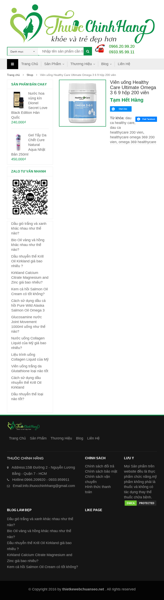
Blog (104, 64)
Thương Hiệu (81, 64)
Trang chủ (13, 74)
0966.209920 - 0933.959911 (40, 480)
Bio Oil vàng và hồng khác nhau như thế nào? (27, 245)
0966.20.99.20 (122, 46)
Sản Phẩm (52, 64)
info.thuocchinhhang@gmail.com (44, 486)
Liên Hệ (124, 64)
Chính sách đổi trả (99, 466)
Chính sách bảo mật (101, 471)
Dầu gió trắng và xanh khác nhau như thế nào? (28, 228)
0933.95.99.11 (121, 52)
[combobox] (22, 52)
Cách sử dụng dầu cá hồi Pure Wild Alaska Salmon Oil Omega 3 (28, 305)
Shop (30, 74)
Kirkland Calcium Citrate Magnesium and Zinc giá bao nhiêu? (29, 277)
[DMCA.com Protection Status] (140, 502)
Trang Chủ (29, 64)
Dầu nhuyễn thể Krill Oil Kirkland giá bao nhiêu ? (27, 261)
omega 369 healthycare (137, 142)
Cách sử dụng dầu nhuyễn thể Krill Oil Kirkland (26, 382)
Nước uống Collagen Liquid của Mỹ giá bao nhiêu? (28, 343)
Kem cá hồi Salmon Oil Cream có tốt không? (42, 567)
